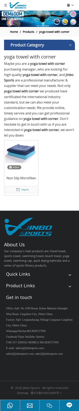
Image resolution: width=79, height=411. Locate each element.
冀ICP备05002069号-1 (46, 393)
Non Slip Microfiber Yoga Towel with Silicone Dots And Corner (21, 178)
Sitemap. (23, 393)
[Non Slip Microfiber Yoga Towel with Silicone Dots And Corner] (21, 151)
